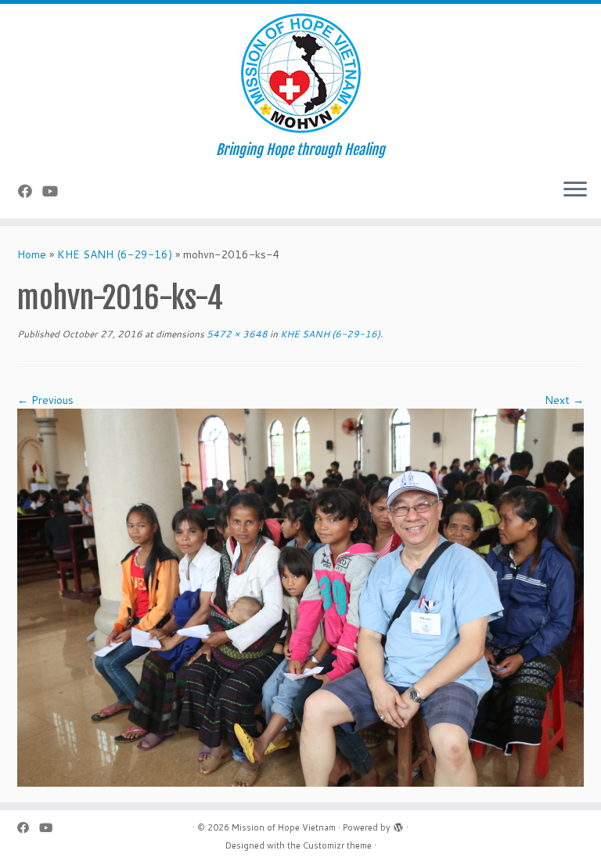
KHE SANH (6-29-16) (114, 254)
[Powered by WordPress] (398, 824)
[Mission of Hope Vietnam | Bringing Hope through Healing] (300, 73)
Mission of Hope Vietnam (284, 827)
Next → (564, 400)
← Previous (45, 400)
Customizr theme (337, 845)
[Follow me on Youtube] (55, 191)
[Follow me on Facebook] (30, 191)
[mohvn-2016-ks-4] (300, 596)
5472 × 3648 (236, 334)
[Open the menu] (575, 190)
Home (31, 254)
